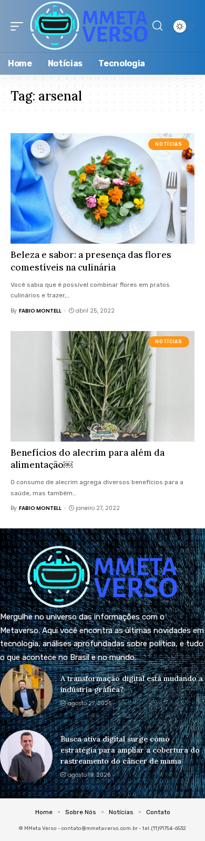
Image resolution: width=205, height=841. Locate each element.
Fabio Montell (40, 311)
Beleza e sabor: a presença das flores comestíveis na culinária (91, 261)
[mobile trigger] (19, 26)
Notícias (168, 144)
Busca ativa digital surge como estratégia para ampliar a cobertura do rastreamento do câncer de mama (130, 750)
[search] (157, 25)
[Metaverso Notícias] (89, 26)
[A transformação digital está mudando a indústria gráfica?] (26, 690)
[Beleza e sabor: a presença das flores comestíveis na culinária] (102, 188)
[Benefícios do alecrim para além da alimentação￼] (102, 386)
